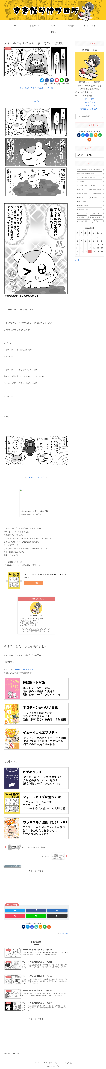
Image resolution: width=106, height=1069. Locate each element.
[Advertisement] (36, 887)
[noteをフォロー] (36, 630)
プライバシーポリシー (53, 1063)
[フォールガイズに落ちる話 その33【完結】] (52, 80)
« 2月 (77, 260)
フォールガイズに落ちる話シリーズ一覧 (36, 88)
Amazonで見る (34, 583)
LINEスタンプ (89, 102)
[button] (102, 117)
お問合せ (69, 1063)
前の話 (36, 101)
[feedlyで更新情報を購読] (44, 630)
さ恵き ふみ (37, 615)
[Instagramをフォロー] (32, 630)
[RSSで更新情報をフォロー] (48, 630)
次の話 (41, 477)
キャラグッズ (89, 106)
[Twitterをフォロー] (28, 630)
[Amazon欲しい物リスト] (40, 630)
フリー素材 (89, 99)
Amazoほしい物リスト (89, 109)
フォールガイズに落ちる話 (13, 866)
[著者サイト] (23, 630)
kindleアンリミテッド (24, 669)
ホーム (37, 1063)
